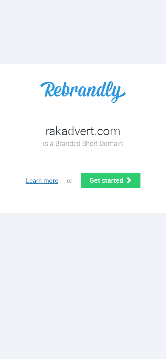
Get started (107, 180)
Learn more (42, 180)
